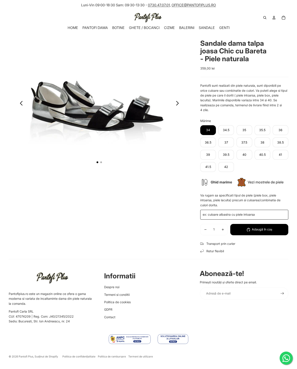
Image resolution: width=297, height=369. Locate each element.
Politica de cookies (117, 302)
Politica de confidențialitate (78, 356)
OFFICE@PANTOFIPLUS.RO (194, 5)
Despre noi (111, 287)
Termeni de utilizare (140, 356)
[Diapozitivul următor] (179, 104)
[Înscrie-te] (282, 293)
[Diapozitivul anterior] (20, 104)
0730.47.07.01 (159, 5)
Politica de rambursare (112, 356)
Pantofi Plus (26, 356)
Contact (109, 317)
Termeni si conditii (117, 294)
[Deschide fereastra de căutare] (265, 17)
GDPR (108, 309)
